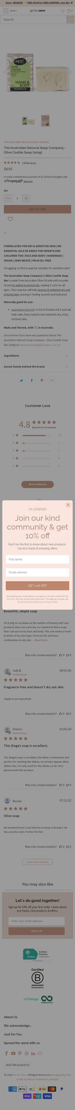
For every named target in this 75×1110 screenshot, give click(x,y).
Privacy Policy (51, 602)
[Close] (68, 505)
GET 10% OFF (37, 586)
